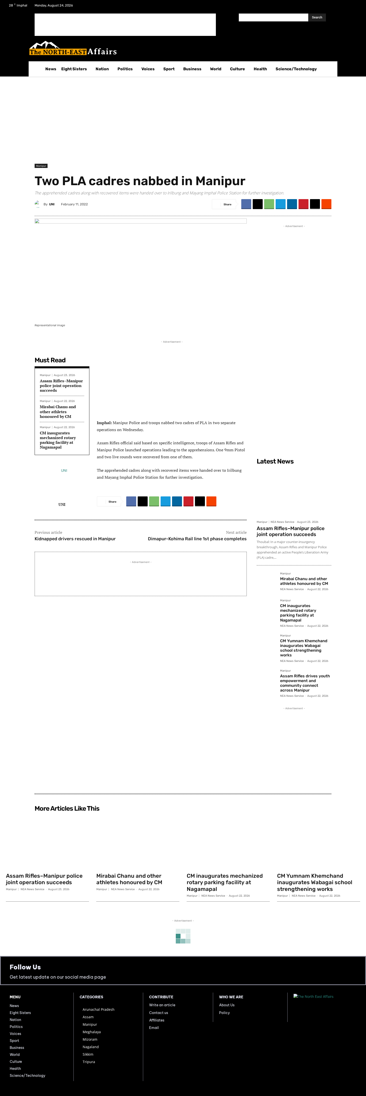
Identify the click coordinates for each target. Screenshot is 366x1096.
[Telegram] (281, 204)
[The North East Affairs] (180, 48)
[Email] (315, 204)
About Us (227, 1005)
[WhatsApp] (269, 204)
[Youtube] (354, 6)
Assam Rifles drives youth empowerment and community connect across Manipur (305, 683)
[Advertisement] (125, 24)
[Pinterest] (303, 204)
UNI (52, 204)
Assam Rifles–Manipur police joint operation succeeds (61, 385)
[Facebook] (328, 6)
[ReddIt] (326, 204)
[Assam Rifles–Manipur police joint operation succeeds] (294, 492)
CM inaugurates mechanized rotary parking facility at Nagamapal (58, 440)
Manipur (41, 165)
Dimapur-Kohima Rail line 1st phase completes (197, 539)
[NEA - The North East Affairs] (325, 1007)
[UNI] (39, 204)
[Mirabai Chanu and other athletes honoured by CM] (266, 582)
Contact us (158, 1013)
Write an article (162, 1005)
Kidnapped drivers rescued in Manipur (75, 539)
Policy (224, 1013)
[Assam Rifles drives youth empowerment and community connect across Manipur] (266, 679)
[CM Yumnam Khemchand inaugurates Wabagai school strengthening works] (266, 644)
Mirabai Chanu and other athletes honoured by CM (58, 411)
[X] (341, 6)
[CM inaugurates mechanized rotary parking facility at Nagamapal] (266, 609)
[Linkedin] (292, 204)
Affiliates (156, 1020)
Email (154, 1027)
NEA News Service (282, 522)
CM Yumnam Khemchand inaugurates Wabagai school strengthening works (303, 648)
